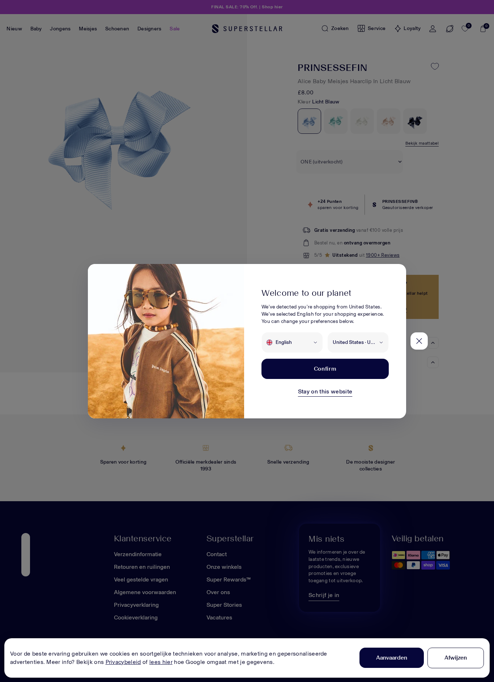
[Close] (419, 341)
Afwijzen (455, 657)
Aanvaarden (391, 657)
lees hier (161, 661)
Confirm (325, 368)
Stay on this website (325, 391)
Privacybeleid (123, 661)
